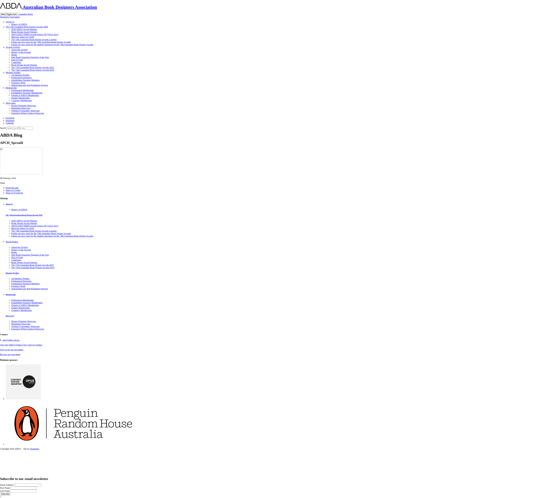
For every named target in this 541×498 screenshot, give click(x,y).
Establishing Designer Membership (26, 93)
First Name (5, 488)
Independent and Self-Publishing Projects (29, 85)
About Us (10, 22)
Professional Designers (21, 77)
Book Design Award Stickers (24, 32)
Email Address (7, 485)
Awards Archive (13, 47)
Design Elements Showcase (23, 105)
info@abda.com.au (11, 340)
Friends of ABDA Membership (25, 95)
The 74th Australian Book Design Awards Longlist (33, 39)
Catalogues (16, 62)
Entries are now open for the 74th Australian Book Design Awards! (41, 42)
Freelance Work (18, 83)
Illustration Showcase (20, 108)
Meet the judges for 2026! (22, 37)
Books (14, 55)
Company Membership (21, 100)
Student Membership (20, 98)
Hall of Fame (17, 60)
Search (3, 128)
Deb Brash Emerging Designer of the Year (30, 57)
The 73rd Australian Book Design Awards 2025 (32, 67)
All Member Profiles (20, 75)
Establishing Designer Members (25, 80)
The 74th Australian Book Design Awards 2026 (27, 27)
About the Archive (19, 50)
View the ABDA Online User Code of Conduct (21, 345)
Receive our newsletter (10, 354)
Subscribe (5, 494)
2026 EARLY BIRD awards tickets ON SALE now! (34, 34)
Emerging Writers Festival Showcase (27, 113)
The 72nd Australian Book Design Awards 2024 (32, 70)
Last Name (5, 491)
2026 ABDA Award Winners (24, 29)
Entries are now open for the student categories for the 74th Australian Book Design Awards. (52, 44)
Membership (11, 88)
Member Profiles (13, 72)
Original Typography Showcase (25, 110)
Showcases (10, 103)
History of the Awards (21, 52)
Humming (34, 449)
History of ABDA (19, 24)
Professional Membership (22, 90)
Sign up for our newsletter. (12, 350)
